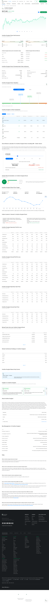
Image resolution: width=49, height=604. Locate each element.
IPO (24, 1)
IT (13, 539)
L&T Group (37, 547)
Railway (14, 551)
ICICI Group (37, 550)
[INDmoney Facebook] (2, 523)
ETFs (17, 1)
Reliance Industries (4, 539)
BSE (11, 582)
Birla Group (37, 543)
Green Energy (27, 540)
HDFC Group (38, 544)
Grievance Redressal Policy (43, 521)
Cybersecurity (27, 547)
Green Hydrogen (27, 546)
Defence (14, 544)
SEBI (7, 582)
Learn (33, 519)
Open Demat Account (43, 1)
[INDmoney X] (6, 523)
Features (28, 1)
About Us (33, 516)
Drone (26, 544)
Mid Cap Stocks (4, 561)
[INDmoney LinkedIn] (4, 523)
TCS (2, 543)
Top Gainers (15, 561)
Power (14, 546)
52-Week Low (15, 566)
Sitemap (33, 524)
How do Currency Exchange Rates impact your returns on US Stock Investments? (20, 505)
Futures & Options (28, 521)
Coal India (3, 555)
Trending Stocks (15, 570)
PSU (14, 550)
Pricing (31, 1)
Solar (25, 543)
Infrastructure (15, 547)
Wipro (3, 554)
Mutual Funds (21, 1)
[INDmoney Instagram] (9, 523)
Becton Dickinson (6, 131)
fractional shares (15, 497)
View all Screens (4, 569)
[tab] (5, 533)
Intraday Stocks (15, 573)
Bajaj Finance (4, 547)
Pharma (14, 540)
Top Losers (14, 562)
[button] (38, 12)
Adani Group (38, 539)
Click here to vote (44, 421)
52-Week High (15, 565)
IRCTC (3, 550)
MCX (13, 582)
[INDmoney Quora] (12, 523)
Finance (14, 554)
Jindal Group (38, 551)
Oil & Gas (14, 555)
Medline (5, 137)
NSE (9, 582)
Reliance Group (38, 540)
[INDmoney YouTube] (7, 523)
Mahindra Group (38, 546)
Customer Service (34, 521)
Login (36, 1)
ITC (2, 551)
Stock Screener (4, 570)
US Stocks (9, 1)
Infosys (3, 546)
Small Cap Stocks (4, 562)
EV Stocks (26, 539)
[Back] (2, 5)
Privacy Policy (41, 516)
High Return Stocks (4, 566)
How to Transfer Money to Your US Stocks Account (20, 484)
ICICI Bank (3, 544)
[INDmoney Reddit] (11, 523)
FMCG (14, 543)
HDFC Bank (3, 540)
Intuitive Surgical (6, 120)
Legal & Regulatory (42, 519)
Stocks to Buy (15, 572)
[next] (46, 390)
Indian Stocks (14, 1)
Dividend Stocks (4, 565)
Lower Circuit (15, 569)
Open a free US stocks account (9, 483)
